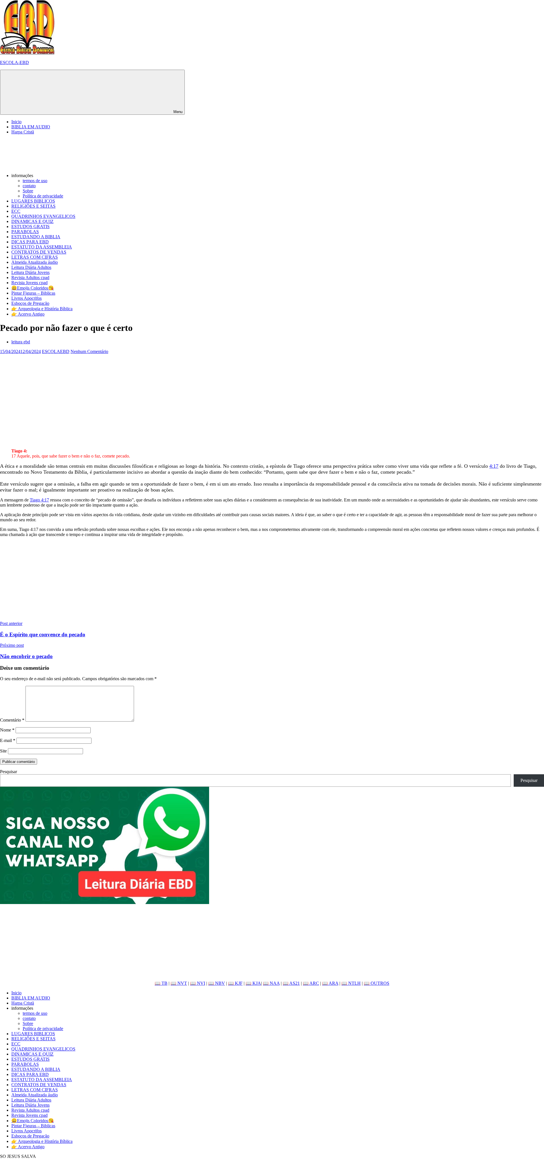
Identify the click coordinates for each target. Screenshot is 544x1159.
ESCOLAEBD (55, 351)
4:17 (493, 466)
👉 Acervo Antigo (27, 314)
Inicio (16, 121)
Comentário (12, 720)
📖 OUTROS (376, 983)
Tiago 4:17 (39, 499)
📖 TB (161, 983)
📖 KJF (235, 983)
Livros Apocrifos (26, 298)
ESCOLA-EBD (14, 62)
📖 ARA (330, 983)
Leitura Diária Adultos (31, 267)
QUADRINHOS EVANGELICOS (43, 216)
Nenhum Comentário (89, 351)
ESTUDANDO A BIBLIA (35, 236)
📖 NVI (197, 983)
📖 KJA (253, 983)
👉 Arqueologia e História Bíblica (42, 308)
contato (29, 185)
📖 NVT (179, 983)
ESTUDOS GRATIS (30, 226)
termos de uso (35, 180)
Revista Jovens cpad (29, 282)
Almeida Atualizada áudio (34, 262)
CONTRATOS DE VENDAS (38, 252)
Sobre (28, 190)
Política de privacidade (43, 195)
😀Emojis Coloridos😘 (32, 288)
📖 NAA (271, 983)
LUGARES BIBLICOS (33, 201)
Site (3, 750)
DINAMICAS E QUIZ (32, 221)
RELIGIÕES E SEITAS (33, 206)
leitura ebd (20, 341)
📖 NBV (216, 983)
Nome (7, 730)
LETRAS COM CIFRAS (34, 257)
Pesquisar (8, 771)
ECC (15, 211)
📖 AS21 (291, 983)
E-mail (7, 740)
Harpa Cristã (22, 131)
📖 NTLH (351, 983)
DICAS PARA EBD (30, 241)
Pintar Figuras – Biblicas (33, 293)
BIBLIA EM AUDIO (30, 126)
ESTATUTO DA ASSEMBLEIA (41, 246)
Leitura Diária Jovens (30, 272)
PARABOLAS (25, 231)
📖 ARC (311, 983)
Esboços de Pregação (30, 303)
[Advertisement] (170, 393)
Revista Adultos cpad (30, 277)
